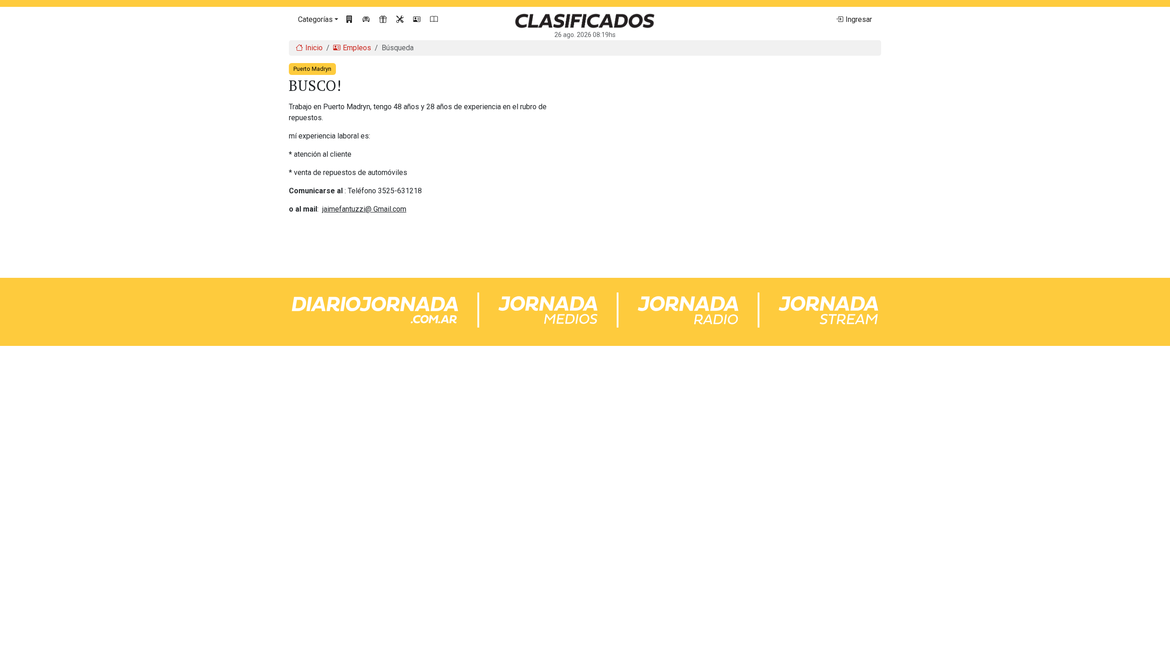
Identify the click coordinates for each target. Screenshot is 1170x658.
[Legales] (434, 20)
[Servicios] (401, 20)
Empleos (357, 47)
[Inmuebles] (350, 20)
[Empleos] (418, 20)
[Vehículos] (367, 20)
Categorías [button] (315, 19)
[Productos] (384, 20)
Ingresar (859, 19)
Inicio (314, 47)
